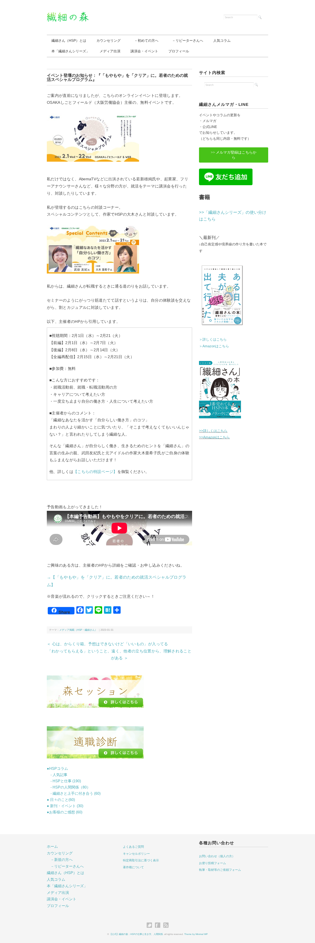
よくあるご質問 (133, 846)
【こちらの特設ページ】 (95, 472)
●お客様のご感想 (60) (64, 812)
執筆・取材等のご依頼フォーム (220, 870)
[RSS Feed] (166, 925)
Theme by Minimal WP (196, 934)
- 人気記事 (57, 775)
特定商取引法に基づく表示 (141, 860)
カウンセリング (108, 40)
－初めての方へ (144, 40)
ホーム (52, 846)
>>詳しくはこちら (213, 431)
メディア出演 (110, 51)
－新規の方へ (62, 860)
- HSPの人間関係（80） (68, 787)
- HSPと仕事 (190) (64, 781)
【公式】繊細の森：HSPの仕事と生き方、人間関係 (136, 934)
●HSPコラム (57, 768)
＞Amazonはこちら (214, 346)
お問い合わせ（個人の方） (217, 856)
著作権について (133, 867)
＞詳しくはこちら (213, 339)
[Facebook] (159, 925)
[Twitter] (150, 925)
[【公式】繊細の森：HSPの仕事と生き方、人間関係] (68, 15)
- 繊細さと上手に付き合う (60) (74, 793)
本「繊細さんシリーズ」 (70, 51)
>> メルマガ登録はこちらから (233, 154)
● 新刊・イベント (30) (65, 806)
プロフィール (178, 51)
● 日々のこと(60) (61, 800)
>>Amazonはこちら (214, 437)
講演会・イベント (144, 51)
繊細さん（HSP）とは (68, 40)
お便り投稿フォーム (212, 863)
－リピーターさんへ (186, 40)
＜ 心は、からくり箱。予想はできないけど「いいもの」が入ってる (107, 644)
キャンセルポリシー (136, 853)
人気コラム (222, 40)
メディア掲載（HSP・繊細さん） (78, 629)
